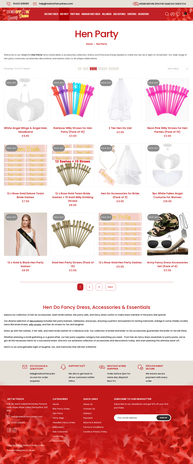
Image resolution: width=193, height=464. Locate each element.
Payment (88, 417)
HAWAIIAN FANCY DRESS (91, 14)
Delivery (87, 413)
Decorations (59, 440)
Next (110, 287)
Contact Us (89, 408)
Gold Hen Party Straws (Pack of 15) (73, 264)
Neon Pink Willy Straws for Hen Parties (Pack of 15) (167, 130)
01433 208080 (21, 3)
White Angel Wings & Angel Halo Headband (25, 130)
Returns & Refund (92, 422)
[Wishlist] (178, 14)
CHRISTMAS (131, 14)
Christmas (58, 436)
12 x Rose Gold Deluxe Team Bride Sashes (25, 195)
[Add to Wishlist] (43, 82)
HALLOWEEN (106, 14)
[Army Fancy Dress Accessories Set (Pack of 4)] (167, 234)
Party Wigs (58, 417)
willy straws (35, 324)
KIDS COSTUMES (119, 14)
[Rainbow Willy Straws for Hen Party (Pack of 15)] (72, 99)
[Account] (173, 14)
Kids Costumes (60, 431)
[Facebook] (9, 430)
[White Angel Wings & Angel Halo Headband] (25, 99)
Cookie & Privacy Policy (95, 431)
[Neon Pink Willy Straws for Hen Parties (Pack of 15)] (167, 99)
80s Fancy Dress (61, 408)
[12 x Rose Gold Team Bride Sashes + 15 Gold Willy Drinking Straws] (72, 165)
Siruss (32, 450)
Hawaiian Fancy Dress (64, 422)
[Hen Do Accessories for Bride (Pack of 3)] (120, 165)
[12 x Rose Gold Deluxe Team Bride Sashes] (25, 165)
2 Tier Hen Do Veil (120, 128)
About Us (88, 404)
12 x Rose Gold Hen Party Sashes (120, 262)
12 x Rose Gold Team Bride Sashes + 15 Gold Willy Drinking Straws (72, 197)
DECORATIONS (143, 14)
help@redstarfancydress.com (26, 416)
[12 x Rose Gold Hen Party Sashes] (120, 234)
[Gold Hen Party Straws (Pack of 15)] (72, 234)
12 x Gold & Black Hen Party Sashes (25, 264)
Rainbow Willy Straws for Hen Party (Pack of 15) (72, 130)
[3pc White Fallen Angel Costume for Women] (167, 165)
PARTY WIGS (75, 14)
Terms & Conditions (93, 427)
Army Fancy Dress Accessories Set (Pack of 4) (167, 264)
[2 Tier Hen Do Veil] (120, 99)
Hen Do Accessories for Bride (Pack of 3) (120, 195)
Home (89, 43)
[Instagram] (14, 430)
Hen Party (58, 413)
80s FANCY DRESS (51, 14)
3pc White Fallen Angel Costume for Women (167, 195)
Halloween (58, 427)
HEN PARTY (64, 14)
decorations (36, 320)
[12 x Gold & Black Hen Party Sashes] (25, 234)
